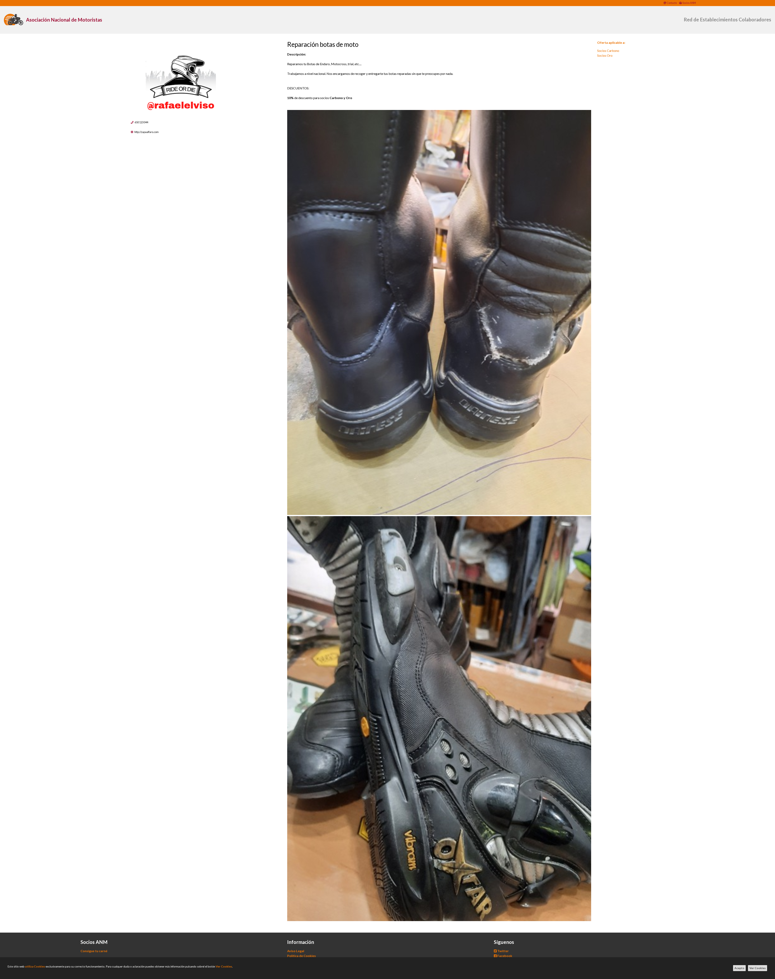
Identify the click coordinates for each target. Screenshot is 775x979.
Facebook (504, 956)
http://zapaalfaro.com (146, 132)
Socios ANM (689, 2)
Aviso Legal (295, 951)
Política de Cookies (301, 956)
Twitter (503, 951)
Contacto (671, 2)
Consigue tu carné (94, 951)
